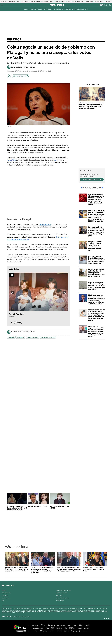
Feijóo (18, 1)
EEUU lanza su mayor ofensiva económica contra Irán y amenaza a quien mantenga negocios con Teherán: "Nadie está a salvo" (96, 299)
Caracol (87, 625)
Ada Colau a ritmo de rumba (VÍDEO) (59, 507)
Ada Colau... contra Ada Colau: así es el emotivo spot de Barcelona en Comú (17, 508)
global (33, 9)
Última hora (101, 5)
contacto (5, 595)
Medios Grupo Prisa (20, 631)
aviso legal (59, 595)
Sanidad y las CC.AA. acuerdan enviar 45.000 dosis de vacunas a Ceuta (94, 569)
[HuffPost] (8, 585)
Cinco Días (60, 628)
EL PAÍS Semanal (73, 628)
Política (14, 39)
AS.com (75, 625)
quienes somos (6, 593)
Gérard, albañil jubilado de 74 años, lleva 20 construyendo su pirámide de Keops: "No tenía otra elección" (96, 272)
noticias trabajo (70, 9)
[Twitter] (16, 322)
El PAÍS (36, 625)
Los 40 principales (44, 625)
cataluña (11, 337)
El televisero (58, 9)
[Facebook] (11, 322)
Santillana (52, 625)
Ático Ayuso (12, 1)
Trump (63, 1)
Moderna (43, 631)
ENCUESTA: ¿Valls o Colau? (38, 506)
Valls (56, 160)
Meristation (83, 631)
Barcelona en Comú (47, 337)
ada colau (20, 337)
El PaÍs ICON (59, 631)
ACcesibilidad (60, 600)
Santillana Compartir (61, 625)
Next (64, 292)
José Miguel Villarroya (47, 1)
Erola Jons (107, 1)
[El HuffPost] (57, 5)
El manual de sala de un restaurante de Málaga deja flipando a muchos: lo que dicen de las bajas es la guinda (96, 285)
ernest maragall (32, 337)
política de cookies (61, 593)
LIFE (45, 9)
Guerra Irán (57, 1)
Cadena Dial (66, 628)
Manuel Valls (11, 160)
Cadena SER (69, 625)
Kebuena (85, 628)
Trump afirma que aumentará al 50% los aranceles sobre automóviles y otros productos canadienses (41, 570)
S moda (67, 631)
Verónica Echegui (98, 1)
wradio (53, 628)
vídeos (50, 9)
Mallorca (69, 1)
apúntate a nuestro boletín (92, 179)
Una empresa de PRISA (20, 626)
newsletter (5, 598)
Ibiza (74, 1)
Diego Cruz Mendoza (35, 1)
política (26, 9)
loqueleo (75, 631)
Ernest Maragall (45, 224)
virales (40, 9)
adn (81, 625)
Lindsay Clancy (89, 1)
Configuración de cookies (63, 590)
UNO (48, 628)
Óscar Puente (25, 1)
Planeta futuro (79, 628)
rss (3, 600)
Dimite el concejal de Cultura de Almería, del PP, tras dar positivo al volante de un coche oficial (68, 569)
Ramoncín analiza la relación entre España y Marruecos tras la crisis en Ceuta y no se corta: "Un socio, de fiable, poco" (96, 231)
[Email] (20, 322)
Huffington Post (38, 628)
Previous (12, 292)
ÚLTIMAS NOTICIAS (82, 9)
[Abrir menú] (2, 5)
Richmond (34, 631)
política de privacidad (62, 598)
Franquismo (80, 1)
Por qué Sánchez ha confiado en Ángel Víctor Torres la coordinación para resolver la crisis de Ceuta (95, 246)
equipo (4, 590)
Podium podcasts (52, 631)
